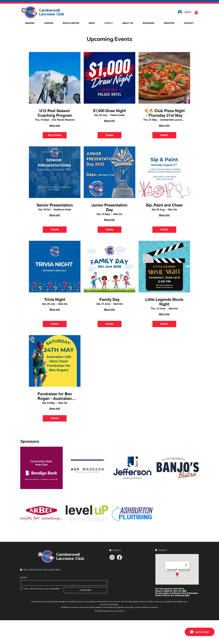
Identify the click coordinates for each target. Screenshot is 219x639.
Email (23, 577)
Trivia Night (54, 299)
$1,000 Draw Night (109, 110)
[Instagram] (112, 557)
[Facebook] (119, 557)
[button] (196, 12)
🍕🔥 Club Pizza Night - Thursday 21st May (164, 113)
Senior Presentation (55, 205)
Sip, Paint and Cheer (164, 205)
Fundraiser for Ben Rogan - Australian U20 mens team (55, 396)
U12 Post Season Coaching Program (55, 113)
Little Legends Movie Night (164, 301)
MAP (184, 591)
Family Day (109, 299)
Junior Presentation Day (109, 207)
